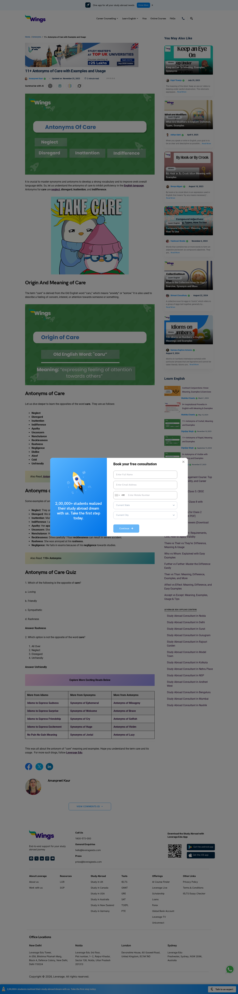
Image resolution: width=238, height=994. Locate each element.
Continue (125, 528)
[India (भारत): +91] (116, 495)
